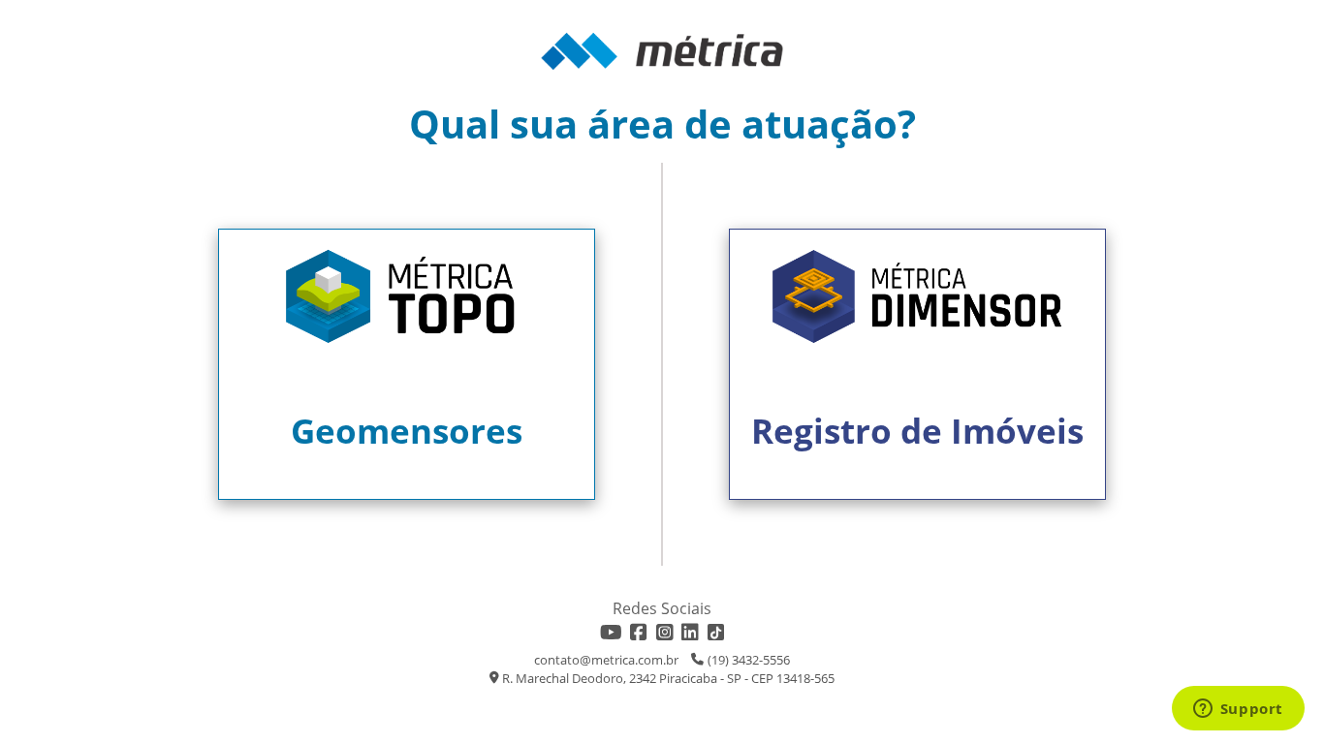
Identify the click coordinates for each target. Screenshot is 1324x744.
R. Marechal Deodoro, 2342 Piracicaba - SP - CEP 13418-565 (668, 678)
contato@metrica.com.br (606, 659)
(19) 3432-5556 (749, 659)
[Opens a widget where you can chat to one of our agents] (1238, 710)
